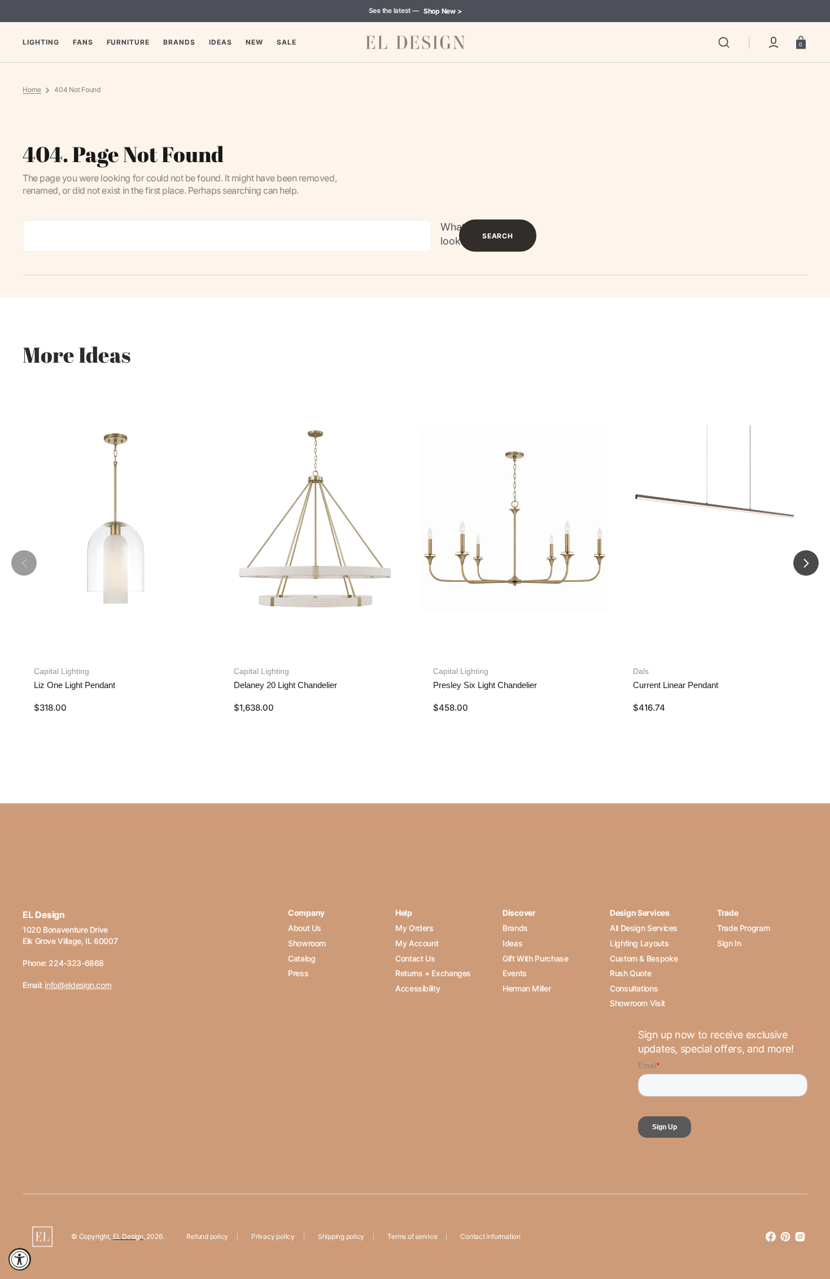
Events (515, 973)
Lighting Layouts (639, 943)
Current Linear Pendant (675, 685)
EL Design (128, 1236)
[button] (723, 42)
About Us (304, 928)
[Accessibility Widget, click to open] (19, 1259)
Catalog (301, 958)
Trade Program (743, 928)
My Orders (414, 928)
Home (32, 89)
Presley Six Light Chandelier (485, 685)
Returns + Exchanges (433, 973)
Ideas (512, 943)
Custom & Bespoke (644, 958)
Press (298, 973)
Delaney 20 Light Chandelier (285, 685)
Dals (641, 671)
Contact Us (415, 958)
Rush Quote (630, 973)
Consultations (634, 988)
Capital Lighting (61, 671)
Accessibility (417, 988)
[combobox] (227, 236)
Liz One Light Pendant (74, 685)
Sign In (729, 943)
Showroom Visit (637, 1003)
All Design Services (644, 928)
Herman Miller (527, 988)
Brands (515, 928)
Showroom (307, 943)
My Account (416, 943)
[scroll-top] (806, 1221)
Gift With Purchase (536, 958)
